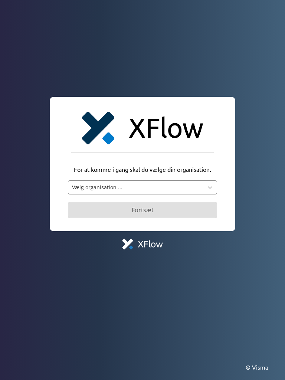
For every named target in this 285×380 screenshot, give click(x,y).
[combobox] (136, 187)
